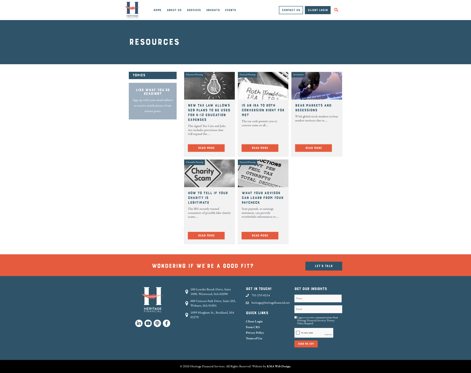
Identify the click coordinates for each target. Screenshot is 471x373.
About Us (174, 10)
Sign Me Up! (306, 344)
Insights (213, 10)
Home (157, 10)
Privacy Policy (255, 332)
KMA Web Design (279, 366)
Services (194, 10)
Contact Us (291, 10)
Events (230, 10)
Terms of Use (254, 338)
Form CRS (253, 327)
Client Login (318, 10)
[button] (337, 10)
